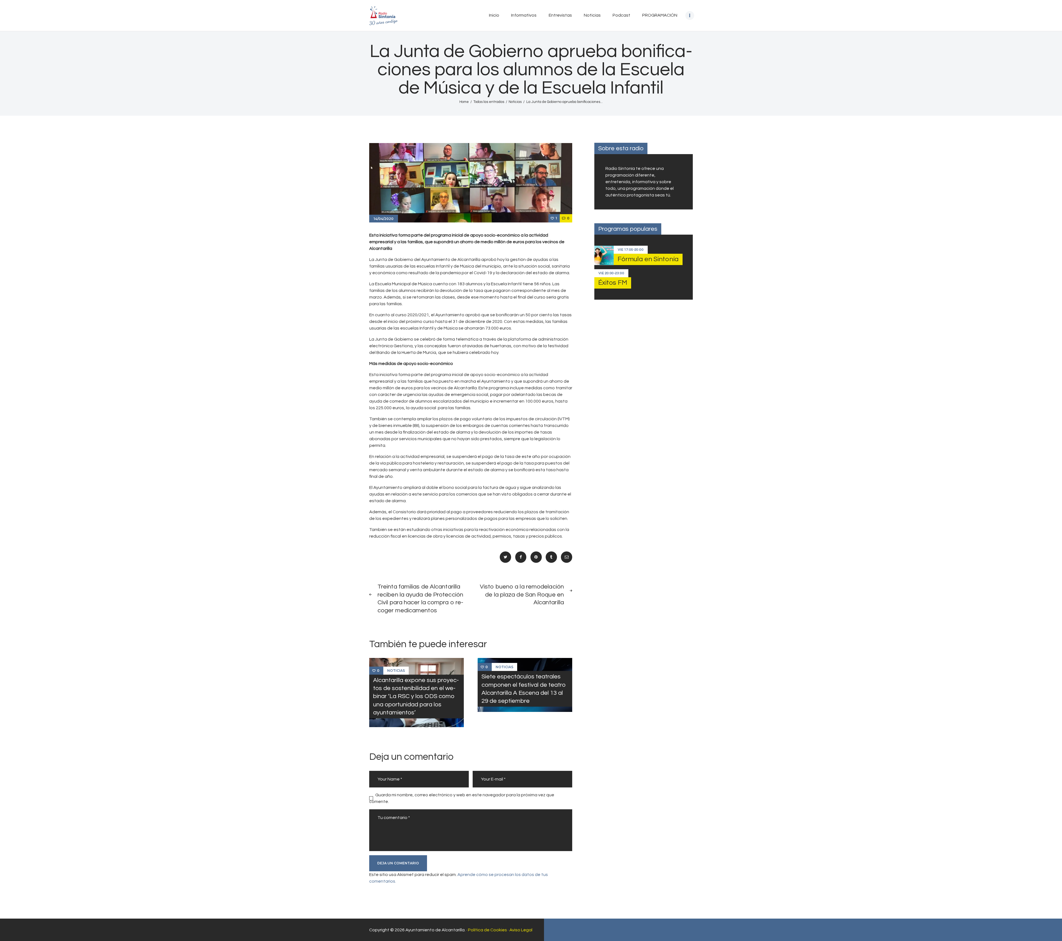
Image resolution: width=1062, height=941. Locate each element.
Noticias (515, 102)
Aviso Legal (520, 930)
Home (464, 102)
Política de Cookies (487, 930)
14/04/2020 (384, 219)
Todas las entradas (488, 102)
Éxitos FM (612, 282)
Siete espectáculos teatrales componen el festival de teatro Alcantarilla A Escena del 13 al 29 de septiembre (523, 688)
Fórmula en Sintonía (648, 259)
